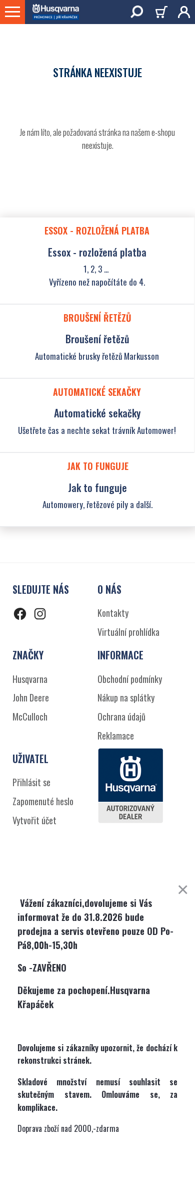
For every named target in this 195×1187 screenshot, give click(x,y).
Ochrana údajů (122, 716)
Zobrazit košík (163, 13)
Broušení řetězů (97, 338)
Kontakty (113, 612)
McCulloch (30, 716)
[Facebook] (20, 615)
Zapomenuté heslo (43, 801)
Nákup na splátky (126, 697)
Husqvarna (30, 678)
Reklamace (116, 735)
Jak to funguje (97, 487)
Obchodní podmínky (130, 678)
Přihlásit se (31, 782)
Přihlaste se (180, 12)
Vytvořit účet (34, 820)
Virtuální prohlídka (129, 631)
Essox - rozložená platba (97, 252)
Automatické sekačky (97, 412)
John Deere (30, 697)
